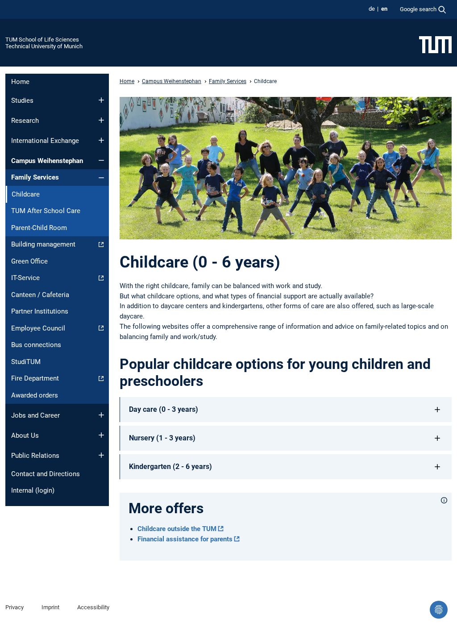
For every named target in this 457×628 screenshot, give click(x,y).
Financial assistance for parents (185, 539)
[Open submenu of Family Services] (101, 177)
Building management (43, 244)
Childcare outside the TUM (176, 529)
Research (25, 121)
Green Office (29, 261)
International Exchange (45, 141)
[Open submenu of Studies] (101, 100)
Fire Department (35, 378)
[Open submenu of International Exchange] (101, 140)
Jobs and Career (35, 415)
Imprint (50, 607)
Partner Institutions (39, 311)
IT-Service (25, 278)
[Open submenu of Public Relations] (101, 455)
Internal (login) (32, 490)
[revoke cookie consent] (439, 610)
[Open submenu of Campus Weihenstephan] (101, 160)
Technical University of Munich (44, 46)
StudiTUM (26, 362)
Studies (22, 100)
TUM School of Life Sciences (42, 39)
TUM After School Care (45, 211)
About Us (25, 435)
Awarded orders (34, 395)
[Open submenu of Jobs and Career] (101, 415)
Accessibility (93, 607)
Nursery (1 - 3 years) (162, 438)
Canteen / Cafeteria (40, 295)
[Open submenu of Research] (101, 120)
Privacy (14, 607)
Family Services (35, 177)
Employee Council (38, 328)
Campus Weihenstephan (47, 161)
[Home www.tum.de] (435, 44)
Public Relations (35, 456)
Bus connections (36, 345)
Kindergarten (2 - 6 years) (170, 466)
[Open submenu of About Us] (101, 435)
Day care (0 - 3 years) (163, 409)
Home (20, 82)
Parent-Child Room (39, 228)
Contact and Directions (45, 474)
